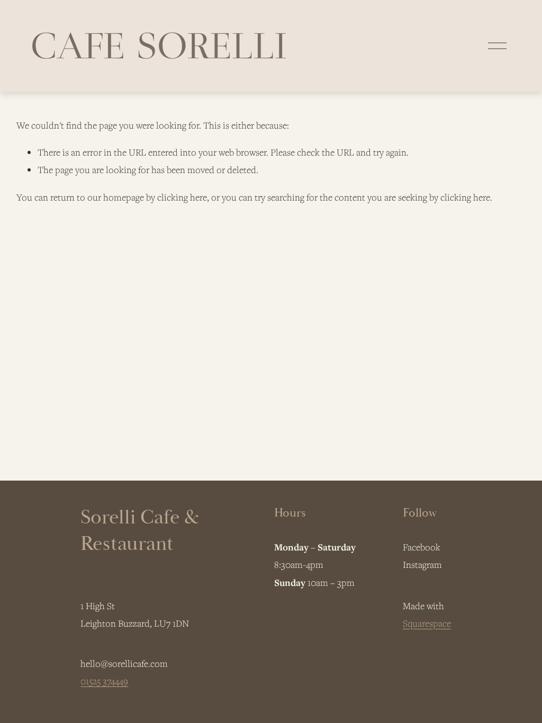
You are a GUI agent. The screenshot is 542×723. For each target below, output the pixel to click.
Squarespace (427, 623)
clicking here (182, 197)
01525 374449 (104, 681)
